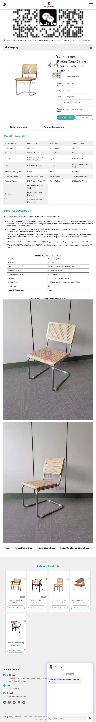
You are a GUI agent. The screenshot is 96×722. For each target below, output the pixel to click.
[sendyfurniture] (23, 703)
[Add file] (49, 718)
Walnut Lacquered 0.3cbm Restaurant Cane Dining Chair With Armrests (37, 601)
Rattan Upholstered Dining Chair (74, 548)
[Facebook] (9, 703)
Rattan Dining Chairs (24, 548)
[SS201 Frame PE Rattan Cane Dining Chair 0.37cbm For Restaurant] (27, 79)
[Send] (90, 718)
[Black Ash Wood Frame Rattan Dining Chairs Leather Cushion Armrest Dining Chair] (80, 585)
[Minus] (90, 666)
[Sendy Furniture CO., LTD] (48, 5)
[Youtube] (14, 703)
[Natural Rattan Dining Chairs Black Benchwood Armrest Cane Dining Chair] (16, 627)
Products (16, 40)
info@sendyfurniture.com (16, 697)
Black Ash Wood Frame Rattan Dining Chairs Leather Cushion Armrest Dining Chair (80, 601)
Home (8, 40)
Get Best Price (66, 117)
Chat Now (84, 117)
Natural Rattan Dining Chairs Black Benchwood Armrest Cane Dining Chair (16, 644)
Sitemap (18, 717)
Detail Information (19, 127)
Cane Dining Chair (47, 548)
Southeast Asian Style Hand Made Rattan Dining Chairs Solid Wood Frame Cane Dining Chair (16, 601)
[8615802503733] (19, 703)
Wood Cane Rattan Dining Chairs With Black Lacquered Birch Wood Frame (58, 601)
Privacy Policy (8, 717)
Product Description (54, 127)
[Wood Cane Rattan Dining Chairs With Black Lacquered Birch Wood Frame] (58, 585)
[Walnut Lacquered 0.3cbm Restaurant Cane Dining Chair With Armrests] (37, 585)
